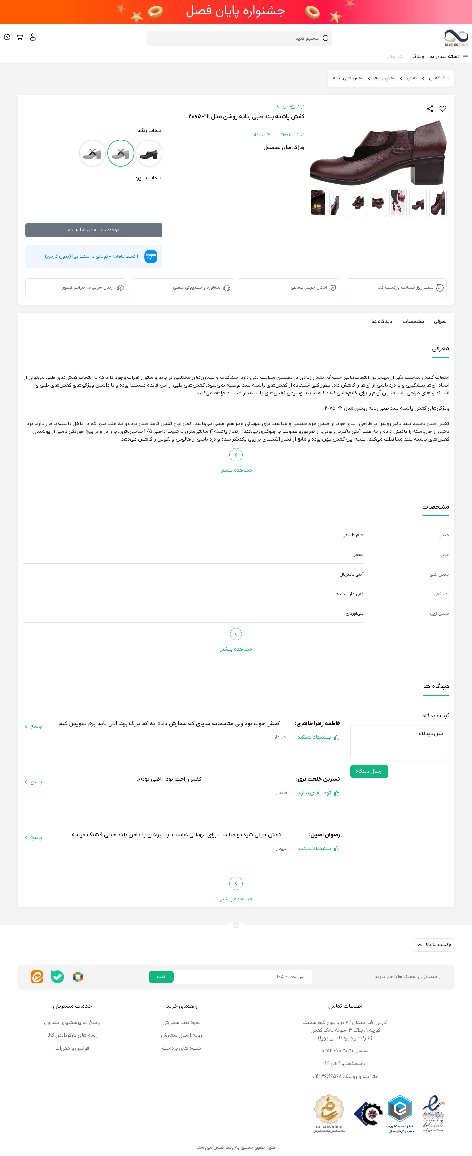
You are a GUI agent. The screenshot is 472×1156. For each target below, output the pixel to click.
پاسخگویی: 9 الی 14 (345, 1063)
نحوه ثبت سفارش (181, 1022)
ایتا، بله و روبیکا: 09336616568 (345, 1076)
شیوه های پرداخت (181, 1048)
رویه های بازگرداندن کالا (72, 1035)
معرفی (440, 321)
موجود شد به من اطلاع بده (93, 230)
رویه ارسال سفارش (181, 1035)
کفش (412, 78)
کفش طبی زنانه (348, 78)
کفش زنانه (385, 78)
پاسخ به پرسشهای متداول (72, 1022)
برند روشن (293, 106)
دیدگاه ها (381, 321)
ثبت (161, 977)
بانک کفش (439, 78)
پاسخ (36, 726)
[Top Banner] (236, 12)
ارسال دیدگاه (369, 771)
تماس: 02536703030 (345, 1051)
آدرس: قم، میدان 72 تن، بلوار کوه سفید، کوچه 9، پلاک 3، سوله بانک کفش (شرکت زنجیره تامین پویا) (345, 1030)
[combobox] (236, 38)
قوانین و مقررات (72, 1048)
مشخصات (413, 321)
